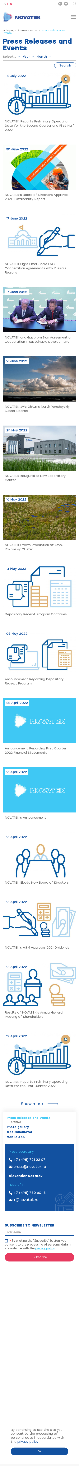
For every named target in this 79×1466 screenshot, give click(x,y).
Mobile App (16, 1137)
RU (4, 4)
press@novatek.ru (29, 1167)
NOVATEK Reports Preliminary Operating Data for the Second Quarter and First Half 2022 (39, 126)
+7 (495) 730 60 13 (29, 1193)
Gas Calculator (20, 1132)
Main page (9, 30)
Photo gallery (18, 1127)
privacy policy (44, 1248)
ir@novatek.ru (25, 1200)
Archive (16, 1122)
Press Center (29, 30)
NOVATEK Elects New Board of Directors (37, 882)
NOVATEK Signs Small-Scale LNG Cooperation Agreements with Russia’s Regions (35, 268)
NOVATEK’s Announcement (25, 817)
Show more (32, 1103)
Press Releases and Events (28, 1118)
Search (65, 65)
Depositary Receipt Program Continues (36, 614)
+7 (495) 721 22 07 (29, 1159)
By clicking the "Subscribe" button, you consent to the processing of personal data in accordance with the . (38, 1244)
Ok (39, 1451)
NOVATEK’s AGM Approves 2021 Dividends (37, 947)
